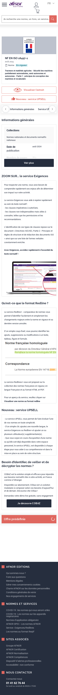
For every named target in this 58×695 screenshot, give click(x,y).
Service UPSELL (46, 109)
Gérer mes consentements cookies (23, 584)
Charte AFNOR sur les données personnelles (28, 588)
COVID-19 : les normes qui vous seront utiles (28, 610)
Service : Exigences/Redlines (20, 627)
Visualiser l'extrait (33, 89)
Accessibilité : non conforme (20, 665)
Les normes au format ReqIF (20, 631)
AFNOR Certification (16, 649)
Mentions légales (14, 581)
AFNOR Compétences (17, 657)
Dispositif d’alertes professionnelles (23, 661)
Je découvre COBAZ (29, 503)
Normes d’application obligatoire (22, 620)
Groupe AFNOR (13, 645)
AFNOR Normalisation (17, 653)
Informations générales (22, 109)
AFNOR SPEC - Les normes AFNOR (23, 624)
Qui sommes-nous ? (16, 573)
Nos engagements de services (21, 596)
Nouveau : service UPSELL (28, 99)
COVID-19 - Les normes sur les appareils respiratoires (26, 615)
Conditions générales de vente (21, 592)
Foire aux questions (16, 577)
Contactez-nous (14, 679)
